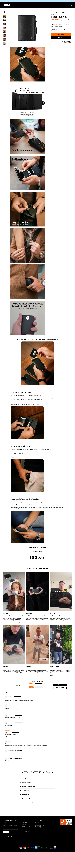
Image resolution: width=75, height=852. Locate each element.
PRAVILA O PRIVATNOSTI (26, 830)
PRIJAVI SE (6, 831)
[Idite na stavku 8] (4, 39)
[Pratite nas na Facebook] (3, 836)
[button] (53, 12)
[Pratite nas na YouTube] (8, 836)
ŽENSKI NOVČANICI (40, 4)
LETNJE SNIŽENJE (22, 4)
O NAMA (60, 4)
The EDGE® (53, 14)
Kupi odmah (61, 37)
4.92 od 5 (18, 685)
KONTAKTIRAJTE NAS (17, 6)
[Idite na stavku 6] (4, 31)
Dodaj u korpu (61, 34)
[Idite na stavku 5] (4, 28)
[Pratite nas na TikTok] (11, 836)
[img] (7, 695)
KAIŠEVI (47, 4)
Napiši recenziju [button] (60, 685)
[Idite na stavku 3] (4, 20)
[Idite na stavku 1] (4, 12)
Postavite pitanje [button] (60, 687)
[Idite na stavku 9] (4, 43)
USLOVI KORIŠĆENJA (26, 831)
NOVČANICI (31, 4)
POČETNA (15, 4)
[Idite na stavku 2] (4, 16)
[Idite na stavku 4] (4, 24)
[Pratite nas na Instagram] (6, 836)
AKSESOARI (54, 4)
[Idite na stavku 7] (4, 35)
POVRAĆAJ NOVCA (26, 828)
